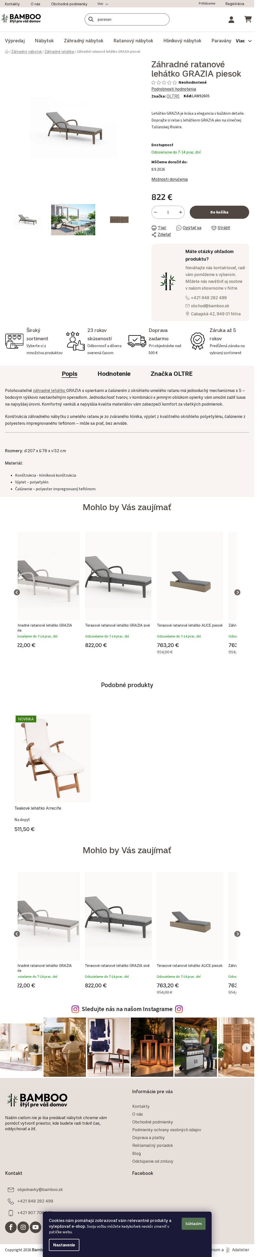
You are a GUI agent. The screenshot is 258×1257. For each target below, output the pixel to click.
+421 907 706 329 (35, 1212)
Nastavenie (64, 1244)
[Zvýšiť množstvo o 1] (180, 212)
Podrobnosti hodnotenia (173, 88)
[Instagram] (23, 1227)
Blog (136, 1153)
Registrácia (234, 4)
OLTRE (173, 96)
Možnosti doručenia (169, 179)
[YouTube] (35, 1227)
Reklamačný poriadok (152, 1145)
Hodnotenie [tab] (114, 373)
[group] (46, 592)
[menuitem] (15, 40)
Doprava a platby (148, 1137)
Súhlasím (193, 1224)
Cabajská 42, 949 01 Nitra (216, 313)
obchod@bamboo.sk (210, 305)
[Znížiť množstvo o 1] (155, 212)
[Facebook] (11, 1227)
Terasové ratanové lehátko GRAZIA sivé (117, 625)
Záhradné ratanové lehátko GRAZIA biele (43, 627)
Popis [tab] (69, 373)
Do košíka (219, 212)
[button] (47, 644)
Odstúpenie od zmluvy (152, 1161)
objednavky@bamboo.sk (40, 1189)
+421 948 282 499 (209, 297)
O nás (35, 4)
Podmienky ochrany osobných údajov (166, 1129)
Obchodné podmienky (69, 4)
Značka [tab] (172, 373)
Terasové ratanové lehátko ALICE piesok (190, 625)
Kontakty (12, 4)
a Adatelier (235, 1249)
